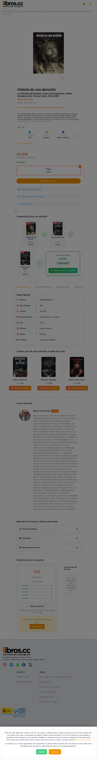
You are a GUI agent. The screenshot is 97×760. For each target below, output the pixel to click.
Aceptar (41, 752)
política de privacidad (83, 740)
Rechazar (55, 752)
